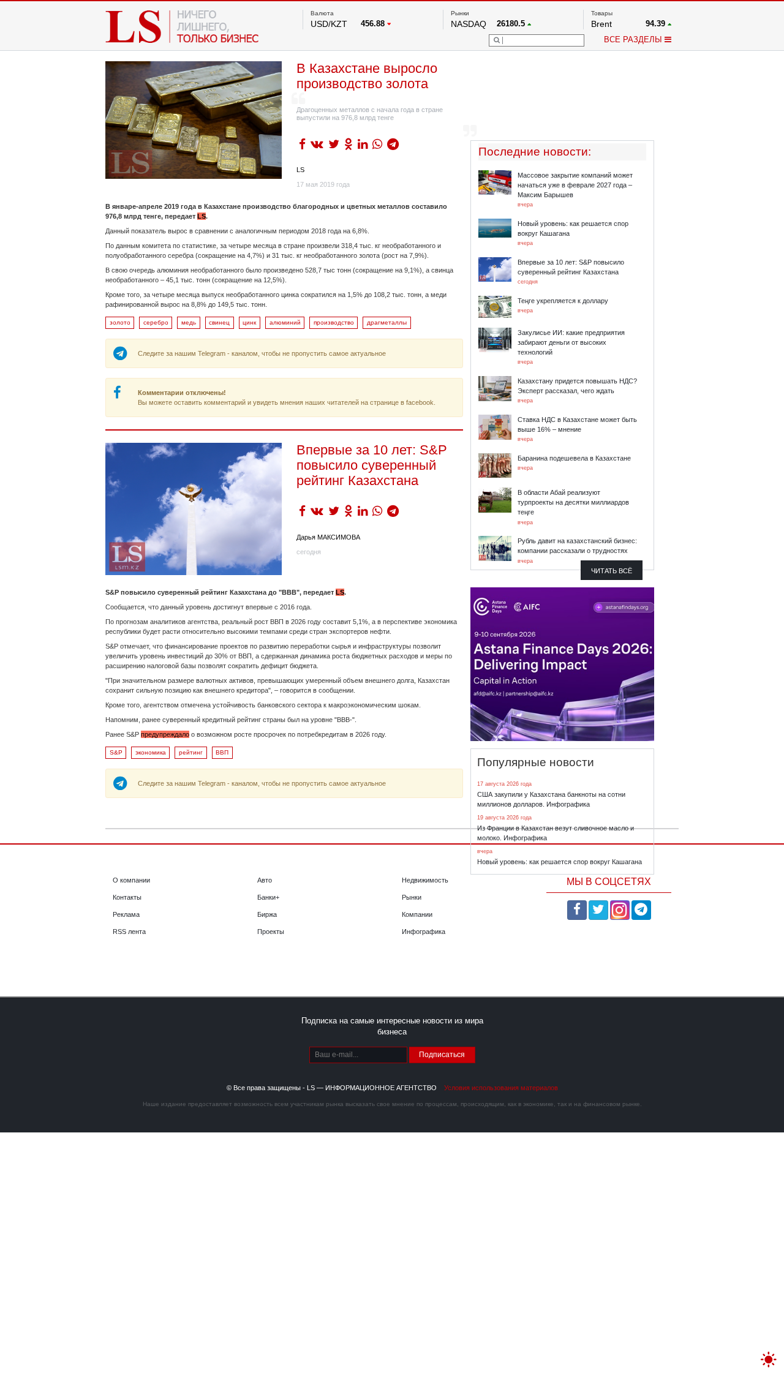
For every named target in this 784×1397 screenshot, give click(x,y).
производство (334, 322)
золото (120, 322)
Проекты (270, 931)
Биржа (267, 914)
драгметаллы (387, 322)
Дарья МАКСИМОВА (328, 537)
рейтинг (191, 752)
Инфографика (423, 931)
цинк (249, 322)
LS (300, 169)
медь (188, 322)
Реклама (126, 914)
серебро (155, 322)
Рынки (411, 897)
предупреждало (165, 734)
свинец (219, 322)
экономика (150, 752)
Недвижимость (425, 880)
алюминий (285, 322)
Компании (417, 914)
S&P (116, 752)
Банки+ (268, 897)
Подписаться (442, 1054)
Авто (264, 880)
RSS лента (129, 931)
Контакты (127, 897)
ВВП (222, 752)
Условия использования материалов (501, 1087)
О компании (131, 880)
